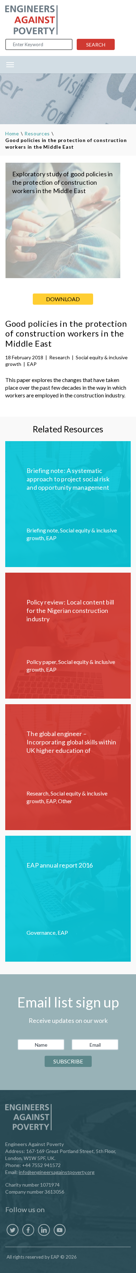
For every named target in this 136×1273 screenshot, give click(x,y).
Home (12, 133)
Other (65, 801)
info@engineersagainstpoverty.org (57, 1172)
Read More (68, 504)
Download (63, 299)
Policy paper (41, 661)
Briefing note (42, 530)
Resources (37, 133)
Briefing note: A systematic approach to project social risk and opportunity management (68, 479)
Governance (41, 932)
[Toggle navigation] (10, 64)
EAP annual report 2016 (60, 865)
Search (95, 45)
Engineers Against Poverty (31, 20)
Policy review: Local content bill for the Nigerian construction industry (70, 610)
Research (59, 357)
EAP (32, 364)
